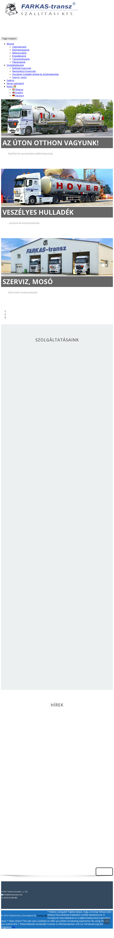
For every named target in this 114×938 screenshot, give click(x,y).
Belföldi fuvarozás (21, 68)
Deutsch (19, 95)
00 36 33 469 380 (101, 29)
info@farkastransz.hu (76, 29)
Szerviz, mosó (19, 77)
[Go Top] (107, 921)
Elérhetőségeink (20, 49)
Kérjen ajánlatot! (15, 83)
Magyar (19, 89)
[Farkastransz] (40, 15)
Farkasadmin (33, 756)
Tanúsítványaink (21, 59)
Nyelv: (10, 86)
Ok (13, 927)
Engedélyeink (19, 55)
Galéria (10, 80)
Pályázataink (18, 62)
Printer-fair (42, 915)
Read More (33, 752)
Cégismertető (19, 46)
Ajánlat (104, 871)
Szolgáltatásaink (15, 65)
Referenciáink (19, 52)
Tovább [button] (8, 162)
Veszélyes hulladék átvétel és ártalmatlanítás (35, 74)
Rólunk (10, 43)
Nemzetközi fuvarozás (24, 71)
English (19, 92)
